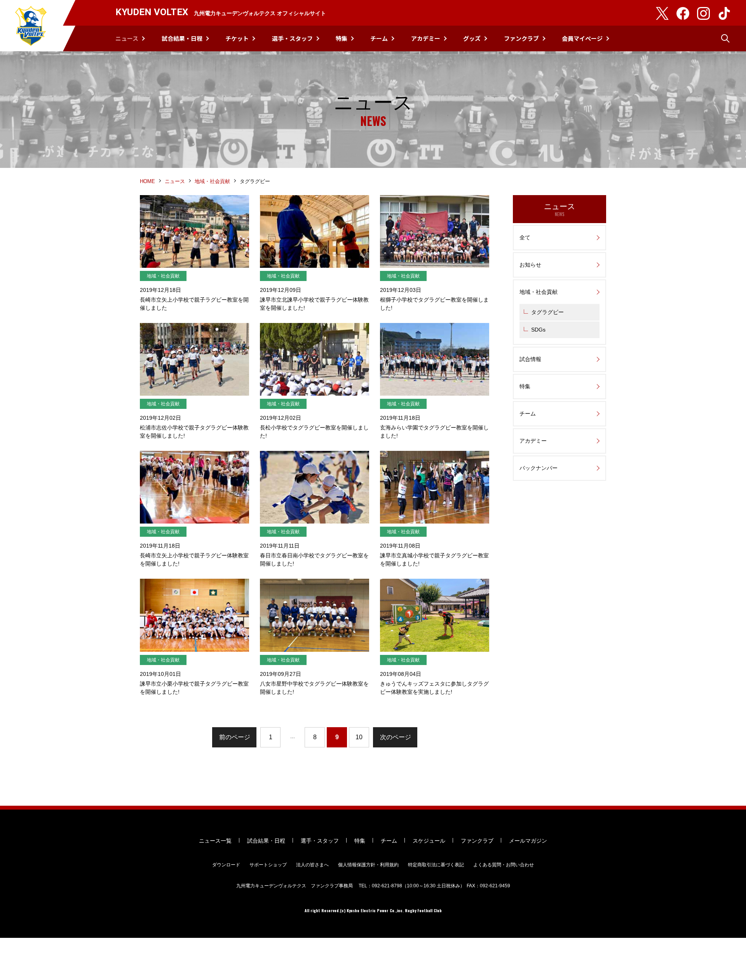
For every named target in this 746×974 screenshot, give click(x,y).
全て (524, 237)
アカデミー (425, 38)
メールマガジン (528, 840)
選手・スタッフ (292, 38)
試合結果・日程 (182, 38)
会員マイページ (582, 38)
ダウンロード (226, 865)
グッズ (472, 38)
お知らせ (530, 265)
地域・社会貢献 (212, 181)
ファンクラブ (521, 38)
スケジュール (429, 840)
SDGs (538, 329)
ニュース (126, 38)
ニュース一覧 (215, 840)
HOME (147, 181)
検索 (725, 38)
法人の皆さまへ (312, 865)
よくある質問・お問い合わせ (503, 865)
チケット (237, 38)
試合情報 (530, 359)
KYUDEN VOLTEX (31, 25)
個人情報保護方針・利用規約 (368, 865)
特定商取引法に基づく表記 (436, 865)
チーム (379, 38)
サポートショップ (268, 865)
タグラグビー (547, 312)
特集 (341, 38)
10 (359, 737)
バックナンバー (538, 468)
